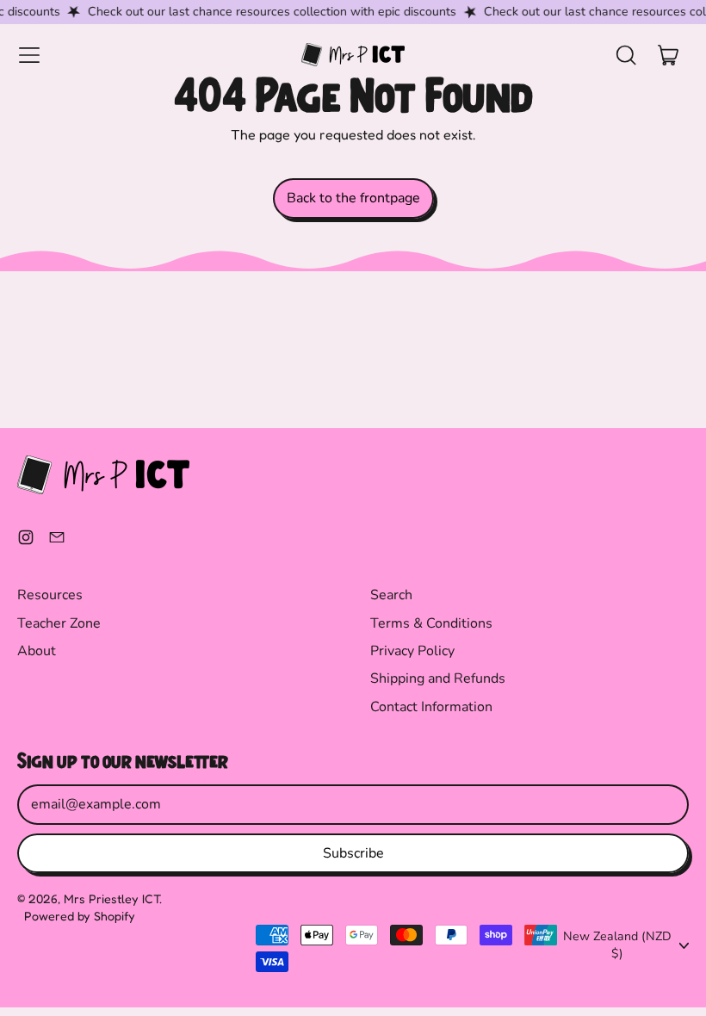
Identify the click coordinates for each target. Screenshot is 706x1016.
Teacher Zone (59, 623)
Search (391, 594)
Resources (50, 594)
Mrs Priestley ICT (111, 898)
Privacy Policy (412, 650)
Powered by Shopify (79, 915)
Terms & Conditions (431, 623)
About (36, 650)
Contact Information (431, 706)
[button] (625, 55)
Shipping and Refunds (437, 678)
